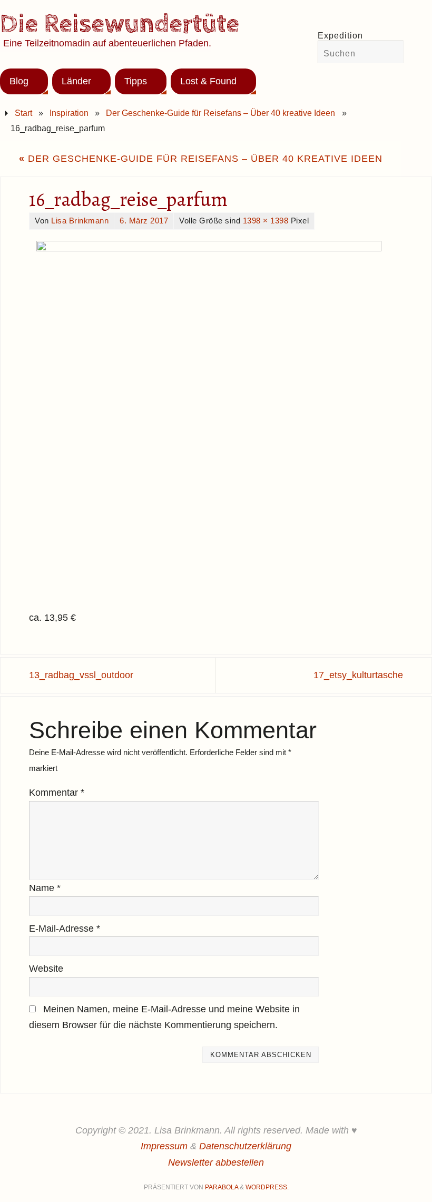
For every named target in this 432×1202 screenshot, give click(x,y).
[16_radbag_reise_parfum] (216, 420)
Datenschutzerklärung (245, 1146)
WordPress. (267, 1187)
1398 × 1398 (266, 220)
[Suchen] (390, 53)
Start (23, 113)
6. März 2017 (144, 220)
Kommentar (56, 792)
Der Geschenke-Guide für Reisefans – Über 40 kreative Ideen (220, 113)
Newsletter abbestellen (216, 1162)
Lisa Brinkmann (80, 220)
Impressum (164, 1146)
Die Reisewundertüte (119, 24)
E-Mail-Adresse (64, 928)
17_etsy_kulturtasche (358, 675)
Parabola (221, 1187)
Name (45, 888)
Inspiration (69, 113)
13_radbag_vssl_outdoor (81, 675)
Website (46, 968)
